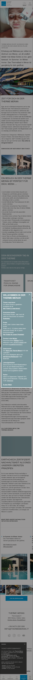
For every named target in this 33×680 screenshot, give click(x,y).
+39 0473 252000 (18, 342)
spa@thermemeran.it (16, 344)
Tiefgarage (10, 381)
